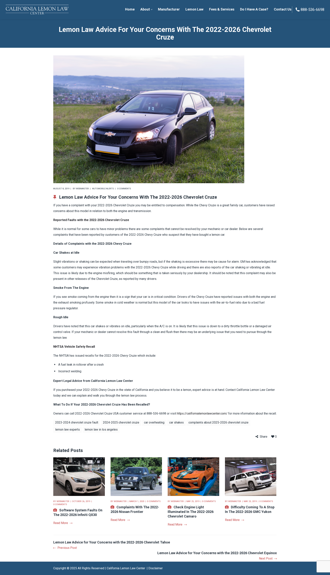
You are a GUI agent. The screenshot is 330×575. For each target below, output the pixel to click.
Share (263, 436)
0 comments (124, 188)
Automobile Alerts (103, 188)
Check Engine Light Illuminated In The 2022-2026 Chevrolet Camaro (191, 511)
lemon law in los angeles (101, 429)
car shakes (176, 422)
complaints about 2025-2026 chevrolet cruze (218, 422)
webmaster (82, 188)
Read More (60, 523)
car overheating (154, 422)
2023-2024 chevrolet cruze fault (76, 422)
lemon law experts (67, 429)
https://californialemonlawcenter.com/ (202, 413)
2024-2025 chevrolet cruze (121, 422)
